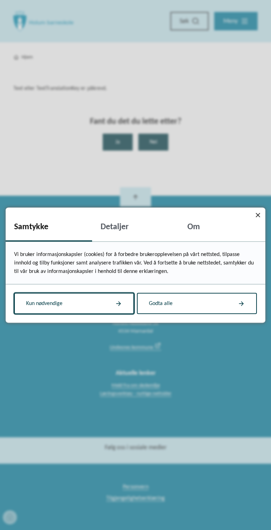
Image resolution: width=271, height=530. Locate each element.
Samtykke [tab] (31, 227)
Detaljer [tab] (115, 227)
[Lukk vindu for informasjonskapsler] (257, 215)
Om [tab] (193, 227)
